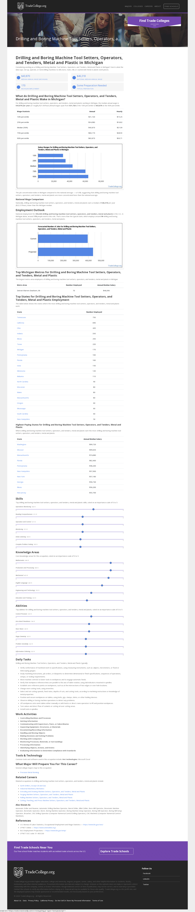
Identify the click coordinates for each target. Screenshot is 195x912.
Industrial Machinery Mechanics (32, 788)
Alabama (20, 376)
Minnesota (21, 371)
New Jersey (21, 493)
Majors (128, 6)
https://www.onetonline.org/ (45, 827)
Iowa (19, 365)
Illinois (19, 339)
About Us (17, 900)
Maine (19, 392)
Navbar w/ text (31, 6)
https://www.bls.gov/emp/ (55, 830)
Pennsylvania (22, 355)
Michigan (20, 349)
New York (21, 476)
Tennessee (21, 317)
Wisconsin (21, 387)
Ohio (19, 328)
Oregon (20, 403)
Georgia (20, 482)
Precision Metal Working (29, 772)
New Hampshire (23, 419)
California (20, 323)
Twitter (146, 884)
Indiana (20, 333)
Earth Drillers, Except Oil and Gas (33, 786)
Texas (19, 344)
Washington (21, 444)
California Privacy (46, 900)
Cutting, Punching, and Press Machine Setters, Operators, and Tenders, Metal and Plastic (54, 800)
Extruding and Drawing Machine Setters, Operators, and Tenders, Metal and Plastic (52, 791)
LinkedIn (146, 879)
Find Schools (171, 6)
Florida (19, 360)
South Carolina (22, 414)
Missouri (20, 450)
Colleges (138, 6)
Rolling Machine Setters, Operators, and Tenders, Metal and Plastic (46, 797)
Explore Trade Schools (114, 851)
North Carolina (22, 381)
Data (25, 900)
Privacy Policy (33, 900)
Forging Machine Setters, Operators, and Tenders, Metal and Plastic (46, 794)
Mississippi (21, 408)
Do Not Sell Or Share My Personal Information (73, 900)
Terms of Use (97, 900)
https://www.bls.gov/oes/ (93, 824)
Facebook (146, 873)
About (157, 6)
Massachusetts (23, 398)
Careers (149, 6)
